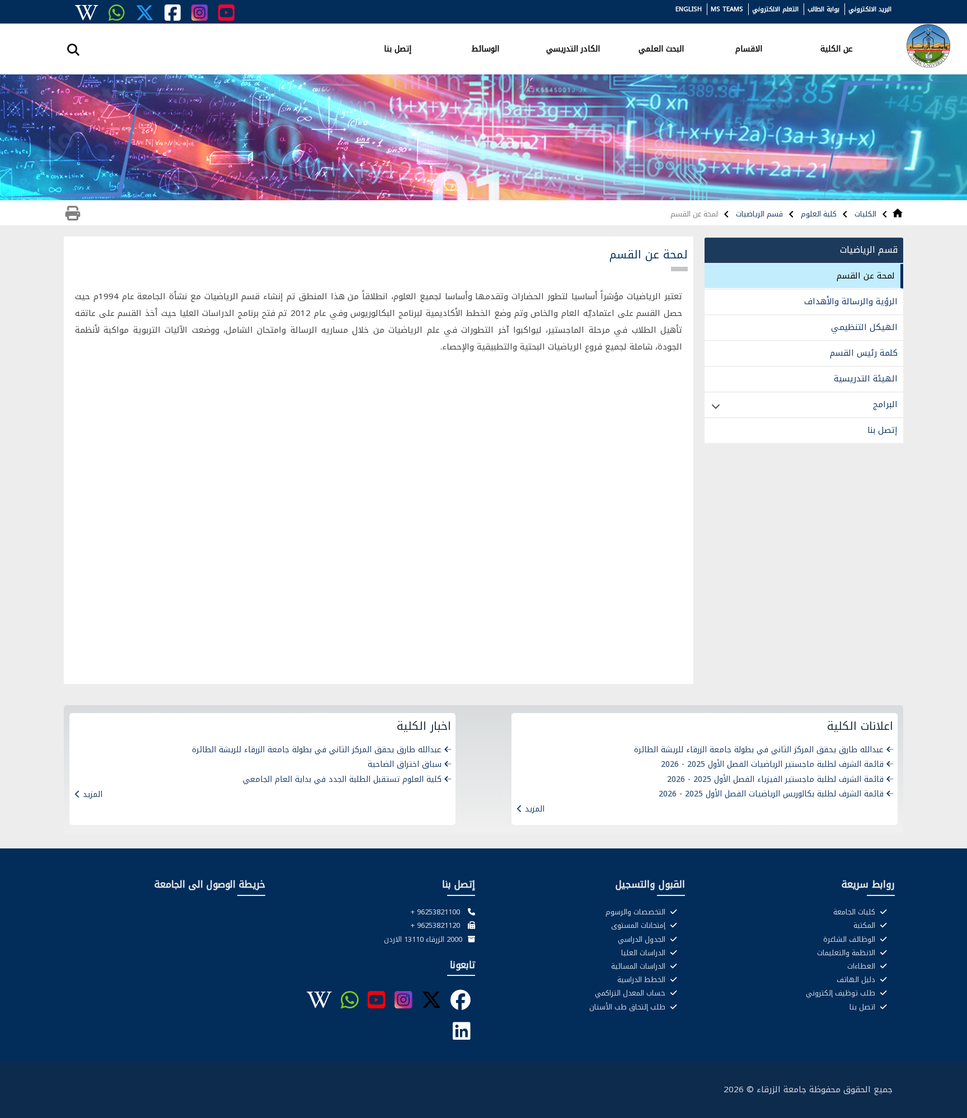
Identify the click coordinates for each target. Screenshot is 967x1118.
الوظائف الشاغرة (850, 940)
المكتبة (865, 926)
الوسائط (485, 48)
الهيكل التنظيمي (864, 327)
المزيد (534, 809)
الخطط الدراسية (642, 980)
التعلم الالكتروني (775, 9)
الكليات (864, 214)
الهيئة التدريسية (866, 378)
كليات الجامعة (855, 912)
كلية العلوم (818, 214)
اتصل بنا (863, 1007)
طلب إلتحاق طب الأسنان (628, 1007)
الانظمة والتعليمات (847, 953)
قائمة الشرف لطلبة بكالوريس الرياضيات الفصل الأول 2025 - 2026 (771, 793)
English (688, 9)
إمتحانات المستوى (639, 926)
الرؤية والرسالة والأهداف (851, 301)
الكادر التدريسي (573, 48)
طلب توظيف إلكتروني (841, 993)
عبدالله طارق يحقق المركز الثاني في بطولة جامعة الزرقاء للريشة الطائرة (759, 749)
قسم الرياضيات (758, 214)
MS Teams (727, 9)
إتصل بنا (397, 48)
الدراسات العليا (644, 953)
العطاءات (862, 966)
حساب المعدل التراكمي (631, 993)
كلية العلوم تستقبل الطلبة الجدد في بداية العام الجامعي (342, 779)
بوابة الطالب (823, 9)
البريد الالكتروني (869, 9)
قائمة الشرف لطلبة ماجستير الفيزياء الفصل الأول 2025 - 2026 (775, 779)
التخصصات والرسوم (636, 912)
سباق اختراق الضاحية (405, 764)
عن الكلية (836, 48)
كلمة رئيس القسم (864, 353)
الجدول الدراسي (643, 940)
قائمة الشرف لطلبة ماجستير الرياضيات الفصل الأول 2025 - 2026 (772, 764)
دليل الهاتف (857, 980)
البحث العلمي (661, 48)
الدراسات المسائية (639, 966)
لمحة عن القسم (866, 276)
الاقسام (748, 48)
